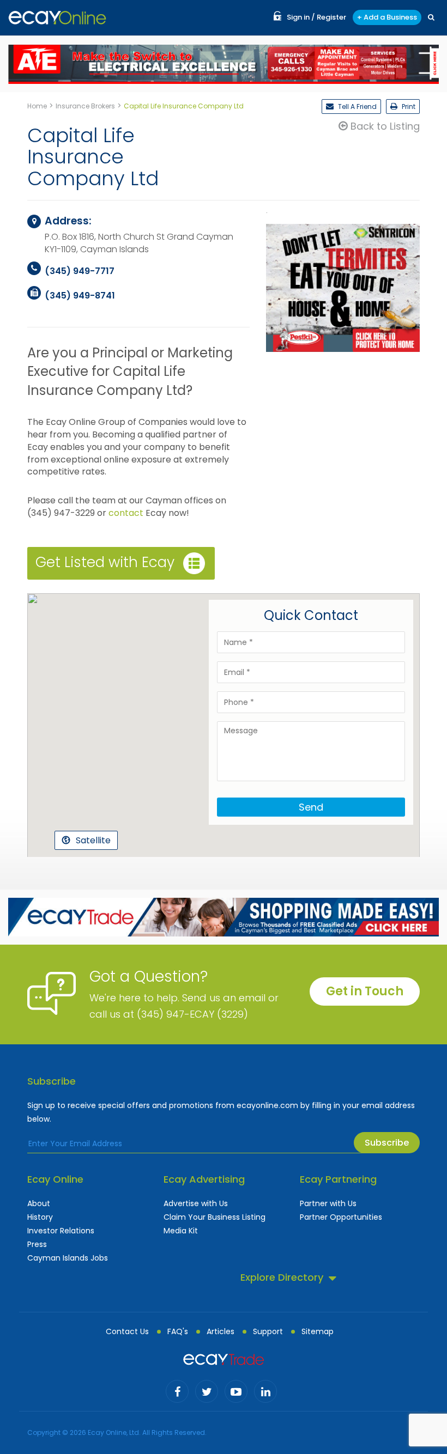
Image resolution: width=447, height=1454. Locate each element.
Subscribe (387, 1142)
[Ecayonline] (57, 18)
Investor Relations (60, 1230)
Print (407, 106)
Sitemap (317, 1331)
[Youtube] (236, 1391)
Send (311, 807)
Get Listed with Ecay (104, 562)
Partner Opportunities (341, 1217)
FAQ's (177, 1331)
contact (125, 513)
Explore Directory (281, 1277)
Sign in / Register (316, 17)
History (40, 1217)
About (38, 1203)
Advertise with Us (196, 1203)
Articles (220, 1331)
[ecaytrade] (223, 1358)
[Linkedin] (265, 1391)
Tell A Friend (356, 106)
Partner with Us (328, 1203)
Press (37, 1244)
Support (268, 1331)
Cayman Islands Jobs (67, 1257)
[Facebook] (177, 1391)
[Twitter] (206, 1391)
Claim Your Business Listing (214, 1217)
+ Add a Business (387, 17)
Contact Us (127, 1331)
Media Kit (181, 1230)
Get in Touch (364, 991)
